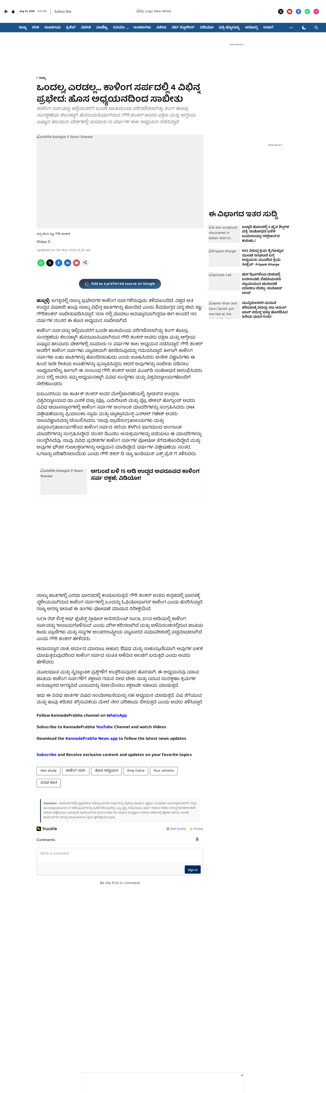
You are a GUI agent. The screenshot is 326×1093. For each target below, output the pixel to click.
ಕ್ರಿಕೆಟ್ (71, 28)
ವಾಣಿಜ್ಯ (102, 28)
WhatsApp (117, 716)
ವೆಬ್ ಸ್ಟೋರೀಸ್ (183, 28)
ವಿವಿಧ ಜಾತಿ (48, 783)
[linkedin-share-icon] (67, 266)
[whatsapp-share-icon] (41, 266)
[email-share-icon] (76, 266)
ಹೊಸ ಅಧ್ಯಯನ (106, 771)
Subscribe (62, 11)
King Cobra (135, 771)
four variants (164, 771)
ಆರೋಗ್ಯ (251, 28)
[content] (113, 727)
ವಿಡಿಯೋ (207, 28)
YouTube (104, 727)
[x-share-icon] (49, 266)
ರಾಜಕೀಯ (52, 28)
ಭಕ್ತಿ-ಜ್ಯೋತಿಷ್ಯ (229, 28)
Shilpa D (44, 242)
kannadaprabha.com (55, 808)
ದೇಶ (35, 28)
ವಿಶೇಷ (161, 28)
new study (48, 771)
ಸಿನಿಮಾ (119, 28)
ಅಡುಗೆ (268, 28)
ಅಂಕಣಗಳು (142, 28)
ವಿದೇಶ (86, 28)
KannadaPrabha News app (91, 739)
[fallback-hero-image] (224, 234)
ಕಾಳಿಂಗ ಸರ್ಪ (76, 771)
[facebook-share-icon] (58, 266)
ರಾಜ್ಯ (23, 28)
